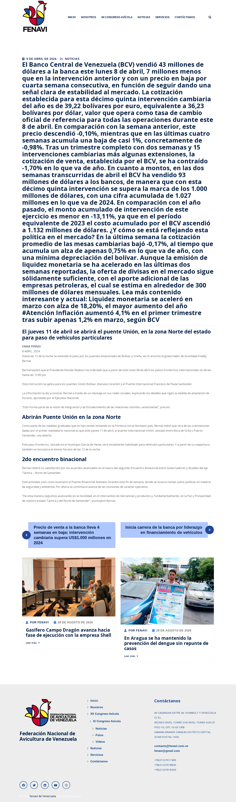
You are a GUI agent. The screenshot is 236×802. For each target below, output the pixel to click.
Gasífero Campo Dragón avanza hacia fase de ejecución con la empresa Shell (68, 632)
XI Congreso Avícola (107, 721)
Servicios (162, 17)
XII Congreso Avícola (117, 17)
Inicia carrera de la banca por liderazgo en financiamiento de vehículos (163, 530)
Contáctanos (185, 17)
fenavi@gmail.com (167, 751)
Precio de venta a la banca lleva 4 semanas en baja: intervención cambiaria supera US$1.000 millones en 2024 (72, 535)
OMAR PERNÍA (31, 346)
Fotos (99, 735)
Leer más (31, 642)
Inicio (72, 17)
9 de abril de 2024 (41, 58)
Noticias (144, 17)
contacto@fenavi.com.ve (171, 746)
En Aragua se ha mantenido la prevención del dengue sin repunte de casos (166, 643)
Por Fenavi (39, 622)
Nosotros (88, 17)
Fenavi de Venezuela (43, 796)
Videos (100, 741)
